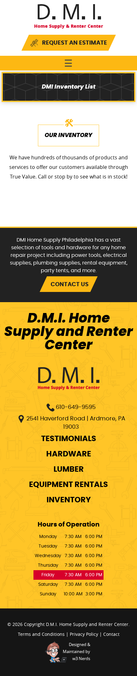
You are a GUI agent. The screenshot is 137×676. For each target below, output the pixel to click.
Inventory (69, 500)
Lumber (69, 469)
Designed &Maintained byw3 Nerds (76, 651)
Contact (111, 634)
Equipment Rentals (68, 485)
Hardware (68, 454)
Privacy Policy (84, 634)
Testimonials (68, 439)
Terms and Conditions (41, 634)
